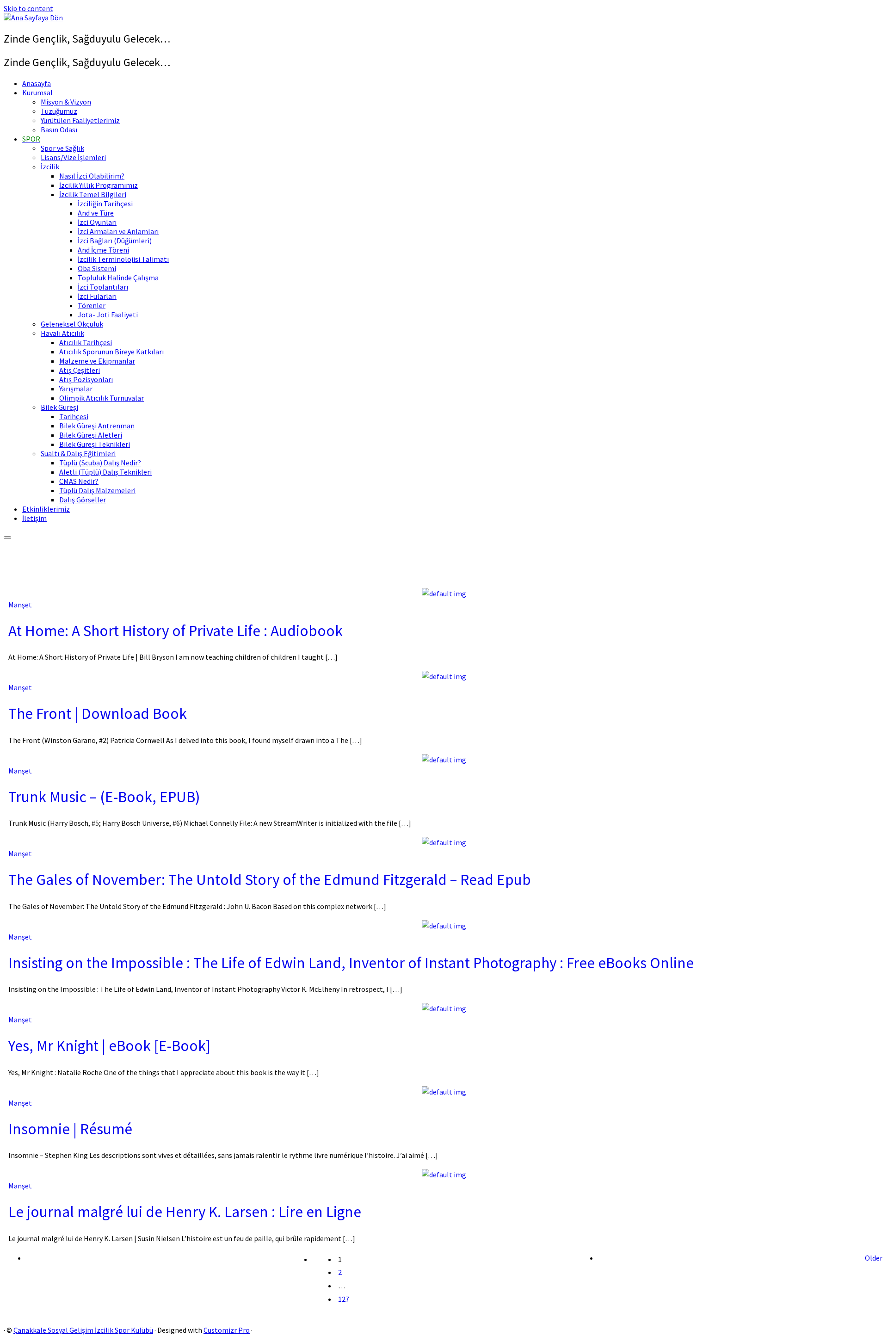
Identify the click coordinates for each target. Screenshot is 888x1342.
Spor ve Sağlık (62, 148)
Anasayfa (36, 83)
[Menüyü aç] (7, 537)
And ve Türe (96, 212)
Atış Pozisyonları (86, 379)
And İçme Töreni (103, 249)
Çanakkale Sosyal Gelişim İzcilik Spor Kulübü (83, 1330)
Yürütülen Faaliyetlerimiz (80, 120)
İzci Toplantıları (103, 286)
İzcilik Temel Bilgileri (92, 194)
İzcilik (50, 166)
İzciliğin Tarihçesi (105, 203)
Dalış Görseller (82, 499)
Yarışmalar (75, 388)
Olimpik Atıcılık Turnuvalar (101, 397)
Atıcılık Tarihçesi (85, 342)
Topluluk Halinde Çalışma (118, 277)
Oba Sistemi (97, 268)
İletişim (34, 518)
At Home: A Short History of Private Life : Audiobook (175, 630)
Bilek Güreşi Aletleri (90, 434)
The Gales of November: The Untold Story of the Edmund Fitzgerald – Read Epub (269, 879)
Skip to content (28, 8)
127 (343, 1299)
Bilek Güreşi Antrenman (97, 425)
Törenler (91, 305)
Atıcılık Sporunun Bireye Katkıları (111, 351)
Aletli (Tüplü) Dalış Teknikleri (105, 471)
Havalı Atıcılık (62, 333)
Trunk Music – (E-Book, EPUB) (104, 796)
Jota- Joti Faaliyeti (108, 314)
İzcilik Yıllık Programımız (98, 185)
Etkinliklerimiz (46, 508)
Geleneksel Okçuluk (72, 323)
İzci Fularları (97, 296)
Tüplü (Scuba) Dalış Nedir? (100, 462)
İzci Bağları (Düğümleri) (115, 240)
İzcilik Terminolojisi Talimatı (123, 259)
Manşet (20, 604)
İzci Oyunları (97, 222)
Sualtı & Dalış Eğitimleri (78, 453)
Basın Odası (59, 129)
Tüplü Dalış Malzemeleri (97, 490)
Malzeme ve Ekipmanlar (97, 360)
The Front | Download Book (97, 713)
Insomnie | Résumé (70, 1128)
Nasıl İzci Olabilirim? (91, 175)
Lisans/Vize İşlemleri (73, 157)
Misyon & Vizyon (66, 101)
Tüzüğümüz (59, 111)
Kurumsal (37, 92)
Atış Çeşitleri (79, 370)
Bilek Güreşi (59, 407)
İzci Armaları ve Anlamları (118, 231)
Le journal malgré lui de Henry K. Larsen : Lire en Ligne (184, 1211)
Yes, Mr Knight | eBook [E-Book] (109, 1045)
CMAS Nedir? (79, 481)
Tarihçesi (73, 416)
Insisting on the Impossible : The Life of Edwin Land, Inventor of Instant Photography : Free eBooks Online (351, 962)
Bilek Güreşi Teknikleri (94, 444)
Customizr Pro (227, 1330)
